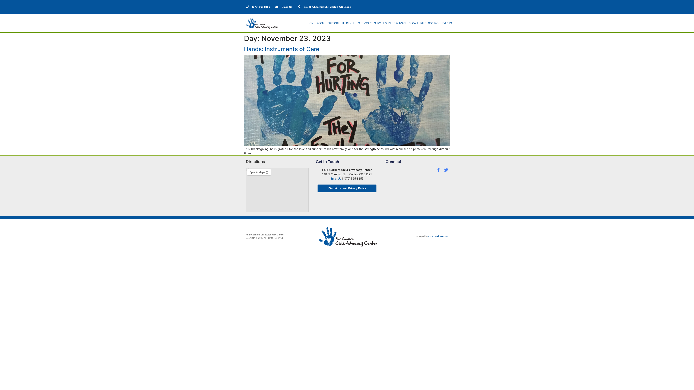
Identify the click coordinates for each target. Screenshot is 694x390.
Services (380, 23)
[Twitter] (446, 170)
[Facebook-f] (438, 170)
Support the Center (341, 23)
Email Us (336, 178)
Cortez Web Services (438, 236)
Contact (434, 23)
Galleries (419, 23)
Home (311, 23)
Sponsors (365, 23)
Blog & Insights (399, 23)
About (321, 23)
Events (447, 23)
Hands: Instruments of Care (281, 49)
